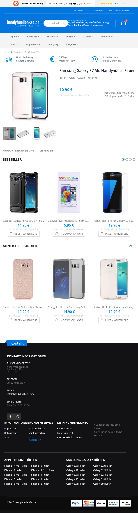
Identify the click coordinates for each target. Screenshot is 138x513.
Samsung (19, 52)
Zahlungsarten (37, 433)
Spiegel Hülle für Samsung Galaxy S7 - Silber (69, 307)
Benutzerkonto (65, 428)
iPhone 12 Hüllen (40, 483)
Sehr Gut (75, 3)
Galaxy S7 (33, 52)
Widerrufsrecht (65, 433)
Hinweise (88, 4)
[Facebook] (10, 416)
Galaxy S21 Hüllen (102, 474)
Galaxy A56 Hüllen (76, 479)
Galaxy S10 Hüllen (102, 479)
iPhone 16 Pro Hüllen (15, 474)
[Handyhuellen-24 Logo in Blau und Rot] (23, 23)
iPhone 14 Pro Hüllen (42, 470)
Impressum (10, 428)
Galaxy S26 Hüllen (75, 465)
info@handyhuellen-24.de (20, 394)
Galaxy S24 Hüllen (75, 483)
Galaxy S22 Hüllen (102, 470)
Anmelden (97, 10)
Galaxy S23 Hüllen (102, 465)
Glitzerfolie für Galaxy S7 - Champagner (24, 307)
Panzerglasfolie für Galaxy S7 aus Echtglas (114, 220)
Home (6, 52)
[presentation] (21, 150)
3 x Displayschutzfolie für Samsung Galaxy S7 (69, 220)
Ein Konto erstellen (120, 10)
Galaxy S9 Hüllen (102, 483)
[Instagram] (17, 416)
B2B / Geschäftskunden (69, 437)
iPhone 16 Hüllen (13, 479)
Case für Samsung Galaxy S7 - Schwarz (24, 220)
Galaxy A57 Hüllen (76, 470)
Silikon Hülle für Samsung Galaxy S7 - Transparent (114, 307)
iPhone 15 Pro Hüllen (15, 483)
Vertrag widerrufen (35, 438)
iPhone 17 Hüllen (13, 470)
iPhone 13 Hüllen (40, 479)
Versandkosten (37, 428)
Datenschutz (11, 433)
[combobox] (55, 23)
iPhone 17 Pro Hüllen (15, 465)
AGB (6, 437)
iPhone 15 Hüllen (40, 465)
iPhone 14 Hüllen (40, 474)
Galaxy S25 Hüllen (75, 474)
